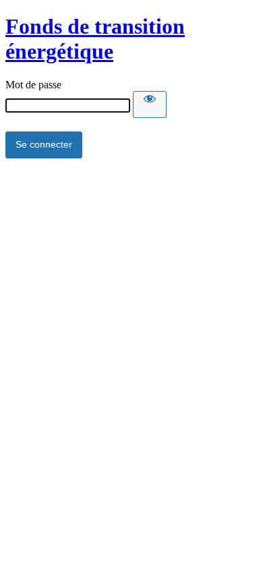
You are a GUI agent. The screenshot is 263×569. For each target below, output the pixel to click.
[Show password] (150, 104)
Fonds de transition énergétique (95, 38)
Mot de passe (33, 84)
